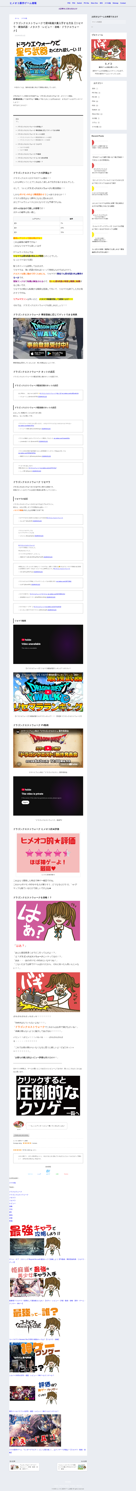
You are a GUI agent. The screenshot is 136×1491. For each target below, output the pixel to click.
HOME (68, 1482)
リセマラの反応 (24, 147)
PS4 (73, 3)
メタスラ (12, 1197)
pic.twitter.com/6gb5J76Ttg (26, 425)
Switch (79, 3)
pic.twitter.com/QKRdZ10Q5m (27, 453)
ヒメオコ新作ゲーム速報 (23, 3)
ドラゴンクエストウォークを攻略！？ (30, 161)
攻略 (10, 1206)
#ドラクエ (44, 594)
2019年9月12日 (46, 428)
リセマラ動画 (24, 150)
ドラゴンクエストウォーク (18, 1195)
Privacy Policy (64, 1486)
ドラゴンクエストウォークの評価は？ (30, 126)
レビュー (12, 1203)
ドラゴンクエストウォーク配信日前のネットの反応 (36, 137)
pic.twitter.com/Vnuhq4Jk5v (62, 438)
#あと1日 (59, 393)
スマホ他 (108, 3)
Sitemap (115, 3)
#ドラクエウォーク (34, 468)
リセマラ (12, 1200)
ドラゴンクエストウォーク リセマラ (30, 144)
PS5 (69, 3)
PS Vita (86, 3)
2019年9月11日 (42, 396)
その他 (95, 118)
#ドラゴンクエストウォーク (48, 393)
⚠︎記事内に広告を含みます (68, 9)
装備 (10, 1221)
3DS (101, 3)
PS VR (95, 97)
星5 (10, 1212)
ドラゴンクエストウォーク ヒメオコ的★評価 (33, 158)
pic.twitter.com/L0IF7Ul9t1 (63, 581)
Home (56, 1486)
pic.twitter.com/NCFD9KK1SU (56, 594)
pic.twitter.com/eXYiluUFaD (53, 606)
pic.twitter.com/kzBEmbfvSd (70, 393)
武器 (10, 1218)
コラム (95, 122)
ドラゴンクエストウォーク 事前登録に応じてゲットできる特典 (39, 130)
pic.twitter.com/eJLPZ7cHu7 (48, 468)
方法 (10, 1209)
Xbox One (94, 3)
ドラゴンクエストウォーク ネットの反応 (31, 134)
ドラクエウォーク (15, 1192)
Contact (123, 3)
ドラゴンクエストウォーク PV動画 (29, 154)
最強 (10, 1215)
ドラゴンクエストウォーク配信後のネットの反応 (35, 140)
